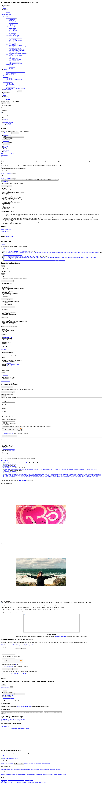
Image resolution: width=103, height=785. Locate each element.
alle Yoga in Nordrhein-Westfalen (8, 153)
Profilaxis (5, 472)
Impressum (3, 774)
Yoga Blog (31, 763)
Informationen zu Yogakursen (7, 280)
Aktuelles (3, 266)
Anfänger (5, 423)
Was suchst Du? (5, 424)
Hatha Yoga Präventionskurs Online (11, 478)
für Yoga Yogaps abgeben (8, 706)
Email (3, 414)
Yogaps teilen (6, 141)
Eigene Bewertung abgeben (6, 387)
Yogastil (2, 274)
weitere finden (24, 706)
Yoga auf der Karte (5, 231)
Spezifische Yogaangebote (6, 298)
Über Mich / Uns (4, 317)
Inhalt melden (6, 143)
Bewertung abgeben (8, 138)
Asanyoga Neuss (25, 251)
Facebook (3, 780)
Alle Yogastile (12, 19)
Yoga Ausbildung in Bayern (15, 48)
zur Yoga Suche (4, 155)
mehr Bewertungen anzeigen (7, 394)
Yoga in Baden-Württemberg (15, 40)
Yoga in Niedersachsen (14, 41)
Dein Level (4, 422)
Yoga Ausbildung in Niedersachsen (17, 49)
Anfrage (5, 151)
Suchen (20, 91)
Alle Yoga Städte (12, 28)
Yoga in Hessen (12, 43)
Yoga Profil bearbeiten (6, 769)
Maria (4, 465)
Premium (3, 244)
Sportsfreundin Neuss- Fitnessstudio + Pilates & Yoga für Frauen (85, 252)
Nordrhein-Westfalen (14, 364)
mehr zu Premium (4, 248)
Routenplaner (4, 349)
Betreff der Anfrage (6, 401)
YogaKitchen (6, 258)
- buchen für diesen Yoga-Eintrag (53, 712)
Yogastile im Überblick (11, 73)
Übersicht (5, 146)
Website (3, 399)
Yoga (10, 65)
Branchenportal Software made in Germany (17, 782)
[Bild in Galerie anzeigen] (30, 180)
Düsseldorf (9, 363)
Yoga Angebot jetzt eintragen (7, 755)
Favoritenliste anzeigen (6, 173)
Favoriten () (5, 726)
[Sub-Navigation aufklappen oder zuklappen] (16, 18)
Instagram (7, 780)
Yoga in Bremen (12, 33)
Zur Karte (5, 447)
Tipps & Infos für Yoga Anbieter (13, 85)
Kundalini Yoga (12, 25)
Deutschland (9, 365)
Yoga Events (9, 54)
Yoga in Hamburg (13, 31)
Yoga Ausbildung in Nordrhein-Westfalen (18, 46)
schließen (13, 173)
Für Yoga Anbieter (7, 82)
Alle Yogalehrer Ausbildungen (15, 45)
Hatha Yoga (11, 20)
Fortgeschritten (12, 423)
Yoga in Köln (12, 34)
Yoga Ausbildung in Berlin (15, 51)
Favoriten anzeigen (8, 695)
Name (3, 653)
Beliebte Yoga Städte (11, 26)
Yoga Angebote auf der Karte (7, 763)
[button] (51, 162)
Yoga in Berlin (12, 29)
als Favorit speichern (8, 136)
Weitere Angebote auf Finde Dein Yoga (9, 326)
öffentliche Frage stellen (20, 648)
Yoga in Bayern (12, 39)
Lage (4, 147)
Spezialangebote (10, 64)
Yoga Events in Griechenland (15, 63)
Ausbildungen (12, 67)
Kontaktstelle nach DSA (23, 774)
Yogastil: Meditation (13, 21)
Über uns (5, 77)
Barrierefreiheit (7, 5)
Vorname (4, 408)
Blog (4, 75)
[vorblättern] (1, 167)
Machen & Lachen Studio (9, 467)
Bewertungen (6, 150)
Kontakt (8, 381)
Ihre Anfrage (4, 404)
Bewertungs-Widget (38, 769)
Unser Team (9, 78)
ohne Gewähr (22, 480)
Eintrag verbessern (8, 142)
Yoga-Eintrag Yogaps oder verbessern (11, 712)
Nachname (4, 411)
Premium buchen (10, 84)
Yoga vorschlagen (10, 74)
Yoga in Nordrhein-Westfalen (15, 38)
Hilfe (4, 8)
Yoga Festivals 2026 (13, 58)
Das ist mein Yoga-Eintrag (13, 719)
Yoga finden (6, 16)
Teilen (5, 691)
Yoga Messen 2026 (13, 57)
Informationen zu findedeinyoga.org (42, 763)
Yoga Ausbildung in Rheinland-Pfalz (17, 50)
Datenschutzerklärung (8, 433)
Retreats (11, 68)
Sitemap (56, 774)
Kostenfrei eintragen (10, 83)
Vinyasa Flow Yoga (13, 23)
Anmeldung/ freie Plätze (8, 426)
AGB (16, 664)
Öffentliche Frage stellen (8, 698)
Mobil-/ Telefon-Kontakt (7, 416)
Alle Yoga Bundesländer (14, 36)
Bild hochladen (7, 139)
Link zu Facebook (7, 337)
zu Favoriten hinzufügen (9, 693)
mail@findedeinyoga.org (27, 780)
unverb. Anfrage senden (6, 132)
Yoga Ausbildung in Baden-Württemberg (18, 53)
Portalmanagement (62, 774)
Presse (20, 780)
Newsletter (16, 780)
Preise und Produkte (10, 87)
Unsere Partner (9, 80)
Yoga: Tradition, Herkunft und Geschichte (15, 72)
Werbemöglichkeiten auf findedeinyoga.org (15, 88)
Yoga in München (13, 30)
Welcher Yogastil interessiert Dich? (9, 419)
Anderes (49, 426)
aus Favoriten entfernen (20, 693)
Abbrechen (15, 669)
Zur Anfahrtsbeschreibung (9, 449)
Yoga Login (6, 6)
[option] (8, 10)
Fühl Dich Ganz (18, 255)
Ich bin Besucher (10, 720)
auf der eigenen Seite (33, 712)
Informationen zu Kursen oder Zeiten (24, 426)
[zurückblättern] (1, 156)
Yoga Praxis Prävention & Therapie (31, 256)
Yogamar (63, 260)
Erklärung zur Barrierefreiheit (36, 774)
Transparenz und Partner (48, 774)
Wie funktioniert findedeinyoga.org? (14, 79)
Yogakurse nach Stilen (11, 18)
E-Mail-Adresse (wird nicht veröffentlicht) (11, 656)
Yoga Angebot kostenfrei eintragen (18, 769)
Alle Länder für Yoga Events (15, 55)
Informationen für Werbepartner (50, 769)
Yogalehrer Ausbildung (11, 44)
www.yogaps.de (7, 135)
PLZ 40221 (12, 361)
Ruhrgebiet (5, 375)
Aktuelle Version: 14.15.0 (40, 782)
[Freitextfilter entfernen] (17, 91)
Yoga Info (5, 69)
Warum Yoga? (9, 70)
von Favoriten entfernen (18, 136)
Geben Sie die (7, 392)
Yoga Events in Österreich (15, 60)
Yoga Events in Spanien (14, 62)
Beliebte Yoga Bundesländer (12, 35)
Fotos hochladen (7, 696)
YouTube (12, 780)
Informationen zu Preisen (40, 426)
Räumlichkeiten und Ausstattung (7, 306)
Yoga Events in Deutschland (15, 59)
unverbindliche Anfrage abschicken (9, 435)
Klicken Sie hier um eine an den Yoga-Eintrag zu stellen (17, 644)
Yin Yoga (11, 24)
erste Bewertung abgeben (6, 186)
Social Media (3, 334)
